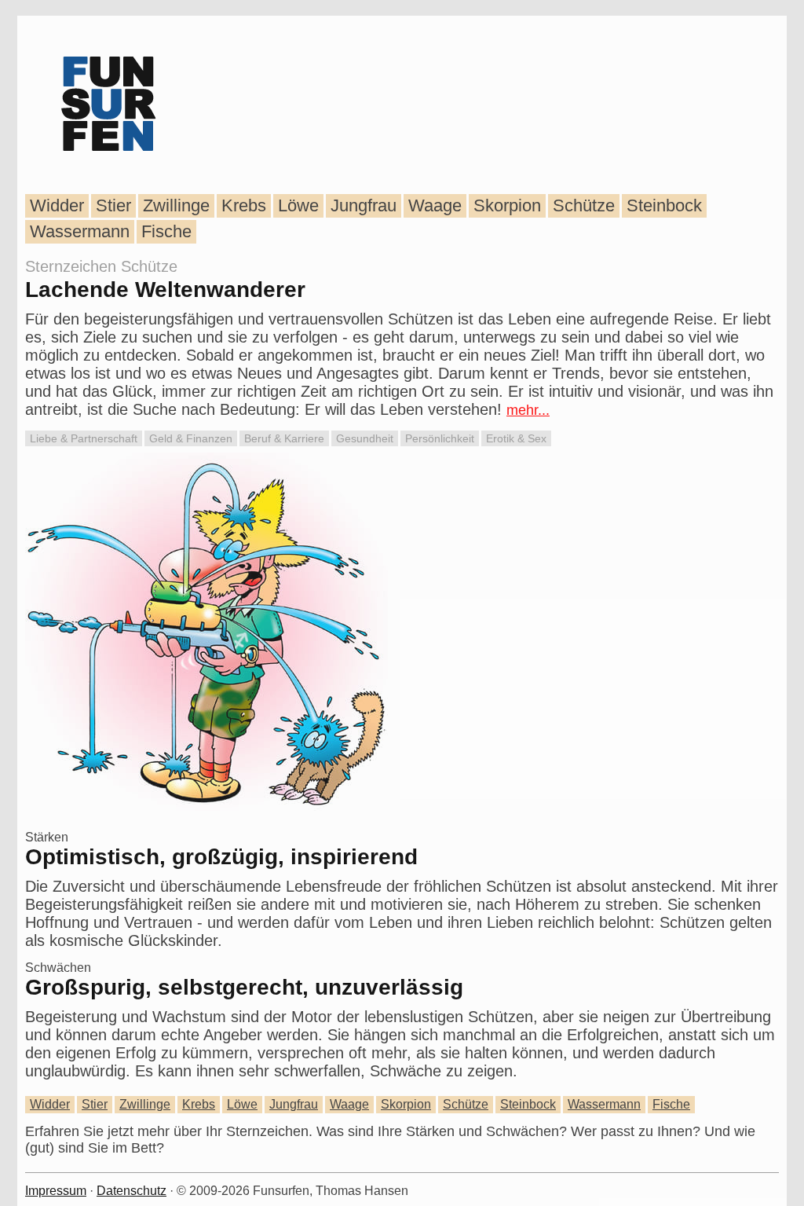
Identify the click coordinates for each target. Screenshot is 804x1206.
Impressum (55, 1190)
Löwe (298, 205)
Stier (113, 205)
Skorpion (507, 205)
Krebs (243, 205)
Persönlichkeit (439, 438)
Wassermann (80, 231)
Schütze (584, 205)
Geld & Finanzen (190, 438)
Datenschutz (131, 1190)
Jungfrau (364, 205)
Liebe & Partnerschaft (83, 438)
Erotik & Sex (516, 438)
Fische (166, 231)
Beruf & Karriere (284, 438)
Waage (435, 205)
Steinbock (664, 205)
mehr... (528, 410)
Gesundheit (364, 438)
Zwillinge (176, 205)
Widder (57, 205)
